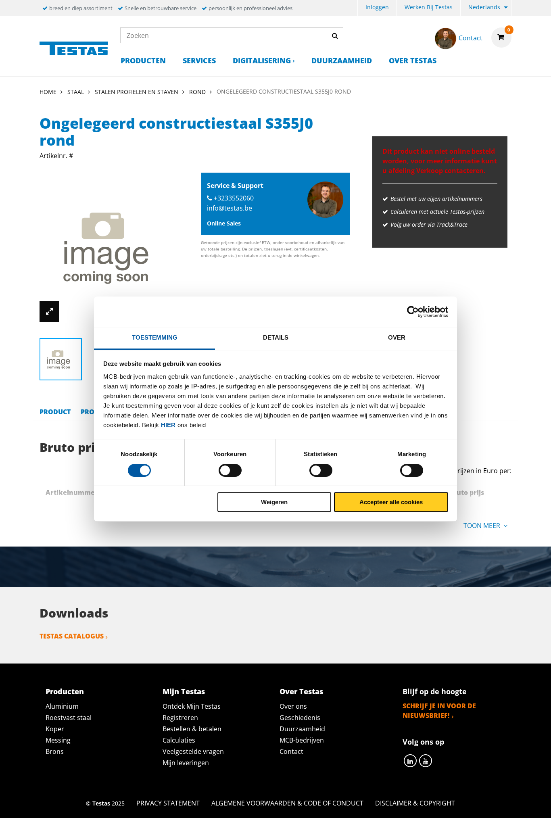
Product (55, 411)
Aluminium (62, 706)
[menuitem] (377, 8)
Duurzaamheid (341, 60)
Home (48, 92)
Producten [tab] (65, 691)
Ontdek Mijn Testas (192, 706)
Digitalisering (262, 60)
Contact (291, 751)
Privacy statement (168, 803)
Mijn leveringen (186, 762)
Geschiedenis (300, 717)
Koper (55, 728)
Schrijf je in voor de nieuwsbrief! (439, 710)
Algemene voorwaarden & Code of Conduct (287, 803)
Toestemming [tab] (154, 337)
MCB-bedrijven (302, 740)
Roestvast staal (69, 717)
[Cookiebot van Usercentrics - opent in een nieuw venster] (413, 312)
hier (168, 425)
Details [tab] (275, 337)
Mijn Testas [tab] (184, 691)
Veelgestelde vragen (193, 751)
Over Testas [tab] (301, 691)
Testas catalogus (72, 636)
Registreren (180, 717)
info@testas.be (229, 208)
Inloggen (377, 7)
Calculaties (179, 740)
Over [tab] (396, 337)
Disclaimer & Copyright (415, 803)
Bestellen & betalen (192, 728)
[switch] (230, 470)
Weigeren (274, 502)
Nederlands (484, 7)
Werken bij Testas (429, 7)
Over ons (293, 706)
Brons (55, 751)
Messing (58, 740)
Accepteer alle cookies (391, 502)
